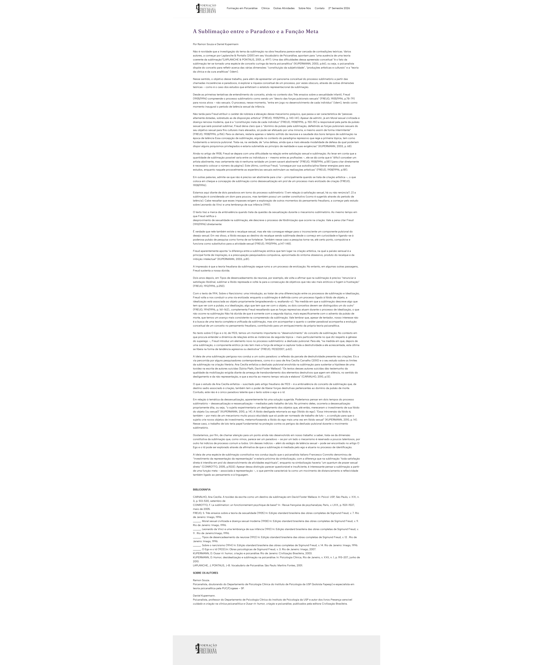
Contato (320, 8)
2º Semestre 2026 (339, 8)
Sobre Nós (305, 8)
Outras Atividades (284, 8)
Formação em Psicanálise (242, 8)
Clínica (265, 8)
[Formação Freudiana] (205, 11)
